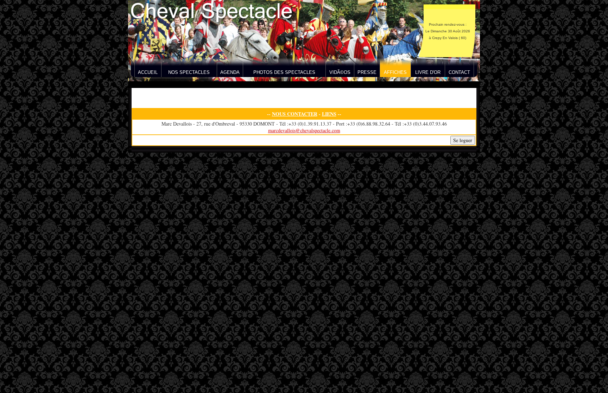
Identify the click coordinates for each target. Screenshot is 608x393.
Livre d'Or (428, 72)
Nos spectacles (189, 72)
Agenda (230, 72)
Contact (459, 72)
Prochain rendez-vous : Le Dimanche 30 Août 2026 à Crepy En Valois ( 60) (447, 31)
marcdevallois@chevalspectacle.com (304, 130)
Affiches (395, 72)
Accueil (148, 72)
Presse (366, 72)
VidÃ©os (339, 72)
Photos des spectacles (284, 72)
